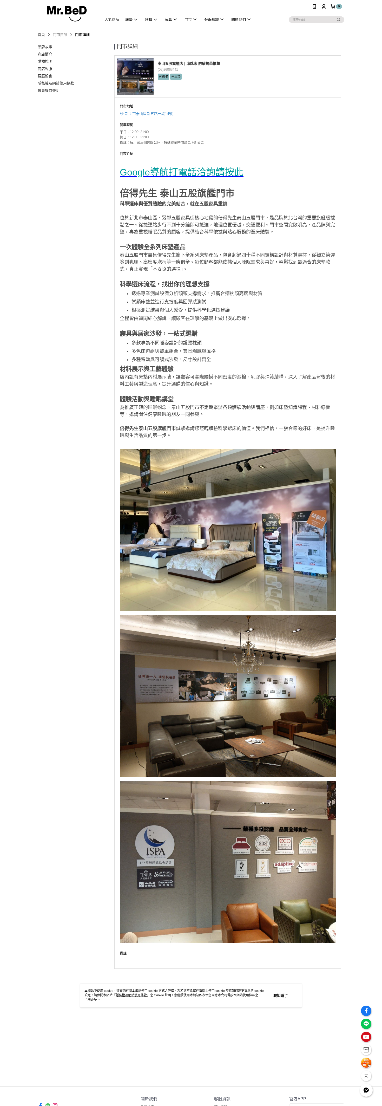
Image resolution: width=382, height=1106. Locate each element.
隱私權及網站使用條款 (131, 995)
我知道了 (280, 995)
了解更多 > (92, 999)
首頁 (41, 34)
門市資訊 (60, 34)
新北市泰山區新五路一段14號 (149, 114)
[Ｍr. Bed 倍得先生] (66, 13)
